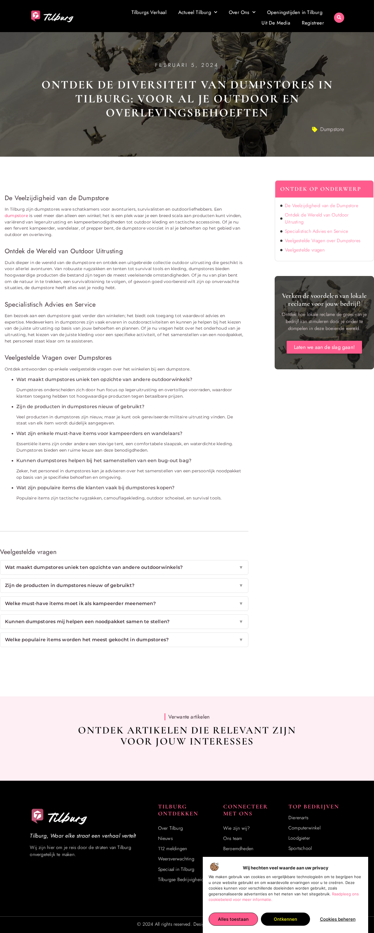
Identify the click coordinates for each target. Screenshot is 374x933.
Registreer (313, 22)
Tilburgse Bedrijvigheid (181, 879)
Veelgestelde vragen (305, 250)
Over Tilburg (170, 828)
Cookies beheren (338, 919)
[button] (339, 18)
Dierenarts (298, 817)
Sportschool (300, 848)
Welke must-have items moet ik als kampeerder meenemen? (124, 603)
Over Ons (239, 12)
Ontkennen (285, 919)
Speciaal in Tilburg (176, 869)
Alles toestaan (233, 919)
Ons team (232, 838)
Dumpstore (332, 129)
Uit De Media (276, 22)
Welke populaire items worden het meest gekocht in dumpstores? (124, 639)
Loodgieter (299, 838)
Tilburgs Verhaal (149, 12)
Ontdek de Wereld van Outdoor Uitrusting (317, 218)
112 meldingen (172, 848)
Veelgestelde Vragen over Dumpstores (322, 240)
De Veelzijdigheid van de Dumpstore (321, 205)
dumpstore (16, 215)
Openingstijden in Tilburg (295, 12)
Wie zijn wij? (236, 828)
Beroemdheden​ (238, 848)
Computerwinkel (304, 827)
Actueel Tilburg (194, 12)
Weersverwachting (176, 858)
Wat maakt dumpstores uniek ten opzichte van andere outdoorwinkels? (124, 567)
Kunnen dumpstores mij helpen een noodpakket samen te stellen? (124, 621)
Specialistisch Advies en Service (316, 231)
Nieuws (165, 838)
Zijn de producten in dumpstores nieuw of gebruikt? (124, 585)
